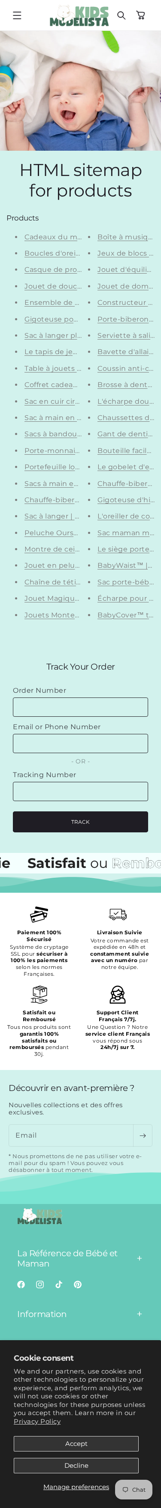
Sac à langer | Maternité (67, 516)
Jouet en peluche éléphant (74, 565)
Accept (76, 1443)
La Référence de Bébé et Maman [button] (67, 1258)
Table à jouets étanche (65, 368)
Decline (76, 1465)
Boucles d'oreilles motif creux (77, 253)
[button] (17, 15)
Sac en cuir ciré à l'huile (66, 401)
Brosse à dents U (128, 385)
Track (80, 822)
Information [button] (42, 1314)
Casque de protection (63, 269)
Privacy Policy (37, 1421)
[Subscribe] (142, 1135)
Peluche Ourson (53, 533)
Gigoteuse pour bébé (63, 319)
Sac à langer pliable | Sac (68, 335)
